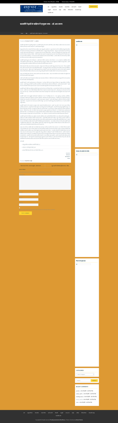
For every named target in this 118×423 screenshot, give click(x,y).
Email (20, 197)
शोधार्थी (79, 6)
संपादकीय (61, 6)
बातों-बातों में (74, 6)
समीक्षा (64, 9)
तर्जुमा (60, 9)
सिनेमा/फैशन (70, 9)
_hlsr (77, 402)
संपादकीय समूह (78, 9)
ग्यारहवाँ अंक (27, 160)
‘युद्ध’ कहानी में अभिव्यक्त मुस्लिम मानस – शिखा (60, 165)
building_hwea (79, 396)
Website (21, 202)
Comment (21, 174)
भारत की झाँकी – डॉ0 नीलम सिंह (87, 390)
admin (37, 41)
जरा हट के (55, 9)
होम (48, 6)
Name (21, 192)
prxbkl (77, 390)
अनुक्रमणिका (54, 6)
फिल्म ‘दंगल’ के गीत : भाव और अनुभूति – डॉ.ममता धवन (31, 165)
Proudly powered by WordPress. (57, 419)
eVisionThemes (79, 419)
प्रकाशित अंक (50, 12)
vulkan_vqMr (79, 393)
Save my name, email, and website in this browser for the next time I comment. (37, 209)
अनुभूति (49, 9)
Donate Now (93, 6)
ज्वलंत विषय (67, 6)
